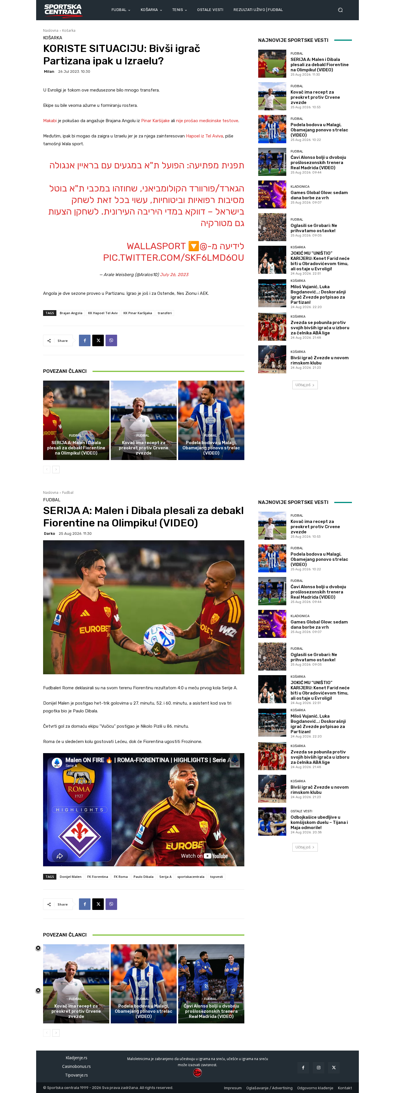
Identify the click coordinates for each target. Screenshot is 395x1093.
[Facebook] (85, 340)
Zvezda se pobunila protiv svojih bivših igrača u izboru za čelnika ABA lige (320, 328)
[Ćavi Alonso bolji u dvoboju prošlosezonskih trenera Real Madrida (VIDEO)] (272, 162)
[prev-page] (46, 469)
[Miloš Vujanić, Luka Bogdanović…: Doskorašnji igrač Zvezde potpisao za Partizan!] (272, 293)
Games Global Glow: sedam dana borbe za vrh (319, 195)
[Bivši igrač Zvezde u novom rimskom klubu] (272, 359)
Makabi (50, 120)
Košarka (68, 30)
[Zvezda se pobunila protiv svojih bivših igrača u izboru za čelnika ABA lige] (272, 327)
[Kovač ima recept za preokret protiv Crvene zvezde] (144, 420)
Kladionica (300, 186)
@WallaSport (167, 246)
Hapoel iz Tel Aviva (204, 136)
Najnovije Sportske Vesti (293, 40)
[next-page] (56, 469)
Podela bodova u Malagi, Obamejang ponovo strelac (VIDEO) (211, 448)
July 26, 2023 (174, 274)
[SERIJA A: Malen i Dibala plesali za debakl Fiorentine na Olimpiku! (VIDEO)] (76, 420)
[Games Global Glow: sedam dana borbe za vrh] (272, 194)
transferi (165, 313)
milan (49, 71)
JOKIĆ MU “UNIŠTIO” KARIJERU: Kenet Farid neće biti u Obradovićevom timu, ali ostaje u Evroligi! (320, 261)
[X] (98, 340)
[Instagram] (318, 1067)
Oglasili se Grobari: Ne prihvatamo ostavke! (314, 228)
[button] (342, 10)
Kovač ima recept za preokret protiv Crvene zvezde (143, 448)
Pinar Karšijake (155, 120)
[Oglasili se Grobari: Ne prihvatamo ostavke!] (272, 227)
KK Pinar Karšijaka (137, 313)
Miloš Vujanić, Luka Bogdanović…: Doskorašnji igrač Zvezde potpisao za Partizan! (318, 294)
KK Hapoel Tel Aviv (103, 313)
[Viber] (111, 340)
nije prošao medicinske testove (207, 120)
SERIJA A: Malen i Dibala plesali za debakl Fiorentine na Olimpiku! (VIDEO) (76, 448)
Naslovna (50, 30)
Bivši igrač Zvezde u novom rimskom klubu (320, 360)
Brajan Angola (71, 313)
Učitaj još (303, 384)
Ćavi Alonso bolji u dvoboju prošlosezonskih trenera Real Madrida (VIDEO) (318, 162)
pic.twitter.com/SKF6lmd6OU (173, 257)
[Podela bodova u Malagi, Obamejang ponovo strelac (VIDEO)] (211, 420)
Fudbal (75, 435)
